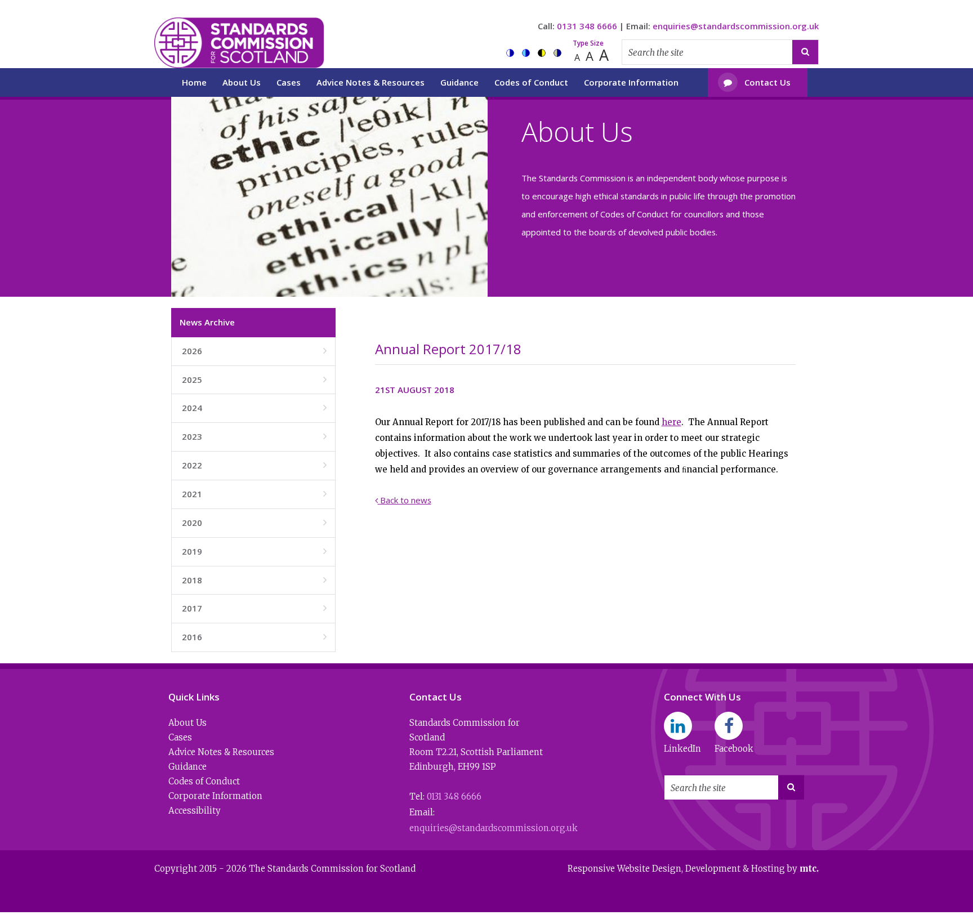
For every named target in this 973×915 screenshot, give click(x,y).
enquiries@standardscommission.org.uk (736, 26)
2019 (254, 551)
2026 (254, 350)
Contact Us (757, 82)
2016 (254, 636)
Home (194, 82)
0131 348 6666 (587, 26)
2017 (254, 608)
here (671, 422)
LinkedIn (682, 748)
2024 (254, 407)
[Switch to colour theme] (510, 53)
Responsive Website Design (624, 868)
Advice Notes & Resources (370, 82)
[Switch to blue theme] (526, 53)
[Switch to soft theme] (557, 53)
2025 (254, 379)
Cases (288, 82)
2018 (254, 580)
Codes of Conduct (531, 82)
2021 (254, 493)
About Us (241, 82)
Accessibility (194, 810)
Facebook (734, 748)
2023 (254, 436)
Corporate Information (631, 82)
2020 (254, 522)
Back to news (403, 500)
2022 (254, 465)
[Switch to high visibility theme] (542, 53)
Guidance (459, 82)
